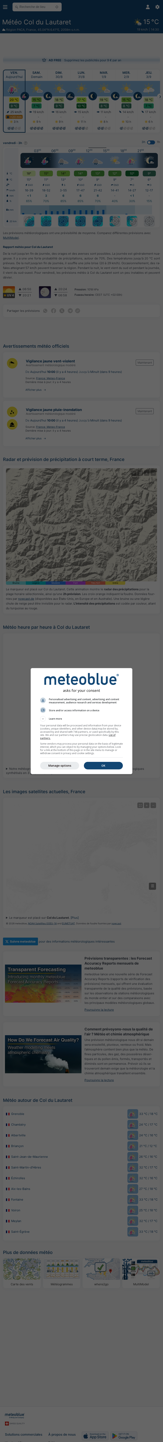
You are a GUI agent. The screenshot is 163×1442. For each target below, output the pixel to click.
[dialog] (81, 721)
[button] (81, 719)
